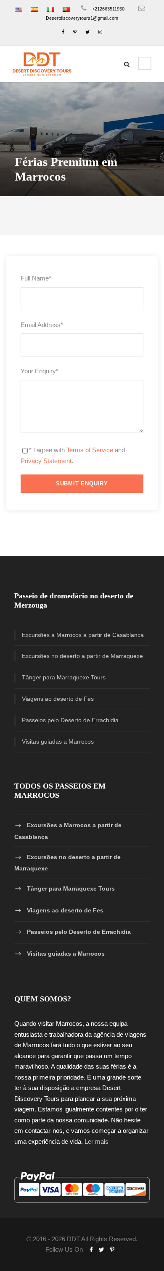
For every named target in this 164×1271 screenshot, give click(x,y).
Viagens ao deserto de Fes (58, 698)
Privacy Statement (46, 460)
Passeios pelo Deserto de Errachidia (70, 720)
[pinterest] (75, 31)
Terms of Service (89, 449)
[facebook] (63, 31)
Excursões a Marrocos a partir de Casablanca (83, 635)
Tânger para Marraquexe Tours (64, 677)
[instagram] (100, 31)
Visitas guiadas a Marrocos (58, 741)
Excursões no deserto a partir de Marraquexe (82, 656)
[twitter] (87, 31)
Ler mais (96, 1141)
